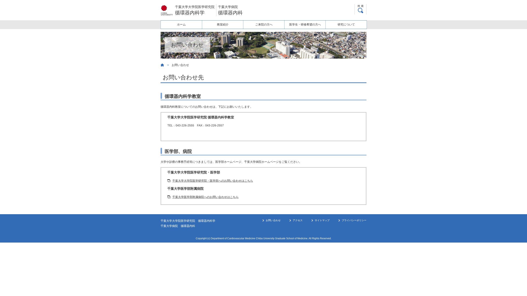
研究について (346, 24)
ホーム (181, 24)
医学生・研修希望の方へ (305, 24)
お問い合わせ (273, 220)
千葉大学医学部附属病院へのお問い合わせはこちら (205, 197)
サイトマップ (322, 220)
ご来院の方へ (264, 24)
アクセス (298, 220)
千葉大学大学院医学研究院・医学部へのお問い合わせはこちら (212, 180)
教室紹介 (223, 24)
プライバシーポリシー (354, 220)
